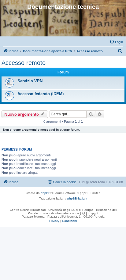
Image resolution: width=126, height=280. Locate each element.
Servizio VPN (30, 81)
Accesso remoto (24, 62)
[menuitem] (116, 42)
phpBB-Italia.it (77, 198)
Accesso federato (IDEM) (40, 93)
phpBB (45, 193)
